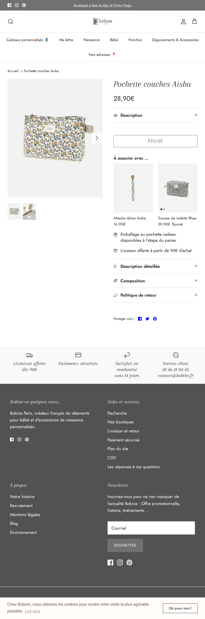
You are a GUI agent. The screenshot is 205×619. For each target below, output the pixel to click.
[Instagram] (16, 5)
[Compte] (182, 21)
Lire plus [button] (32, 611)
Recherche (117, 413)
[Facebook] (9, 5)
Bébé (114, 40)
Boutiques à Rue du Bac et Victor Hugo (103, 5)
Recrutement (21, 506)
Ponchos (135, 40)
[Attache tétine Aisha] (133, 188)
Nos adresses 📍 (102, 54)
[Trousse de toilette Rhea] (178, 188)
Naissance (92, 40)
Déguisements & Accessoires (175, 40)
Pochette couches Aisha (41, 70)
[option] (55, 138)
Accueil (13, 70)
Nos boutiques (121, 422)
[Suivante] (97, 138)
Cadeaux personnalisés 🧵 (27, 40)
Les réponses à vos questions (134, 467)
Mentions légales (25, 515)
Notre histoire (22, 496)
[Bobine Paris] (102, 22)
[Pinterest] (24, 5)
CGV (112, 458)
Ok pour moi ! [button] (180, 608)
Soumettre (125, 545)
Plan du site (118, 449)
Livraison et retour (124, 431)
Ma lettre (66, 40)
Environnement (23, 532)
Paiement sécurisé (124, 440)
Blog (14, 523)
